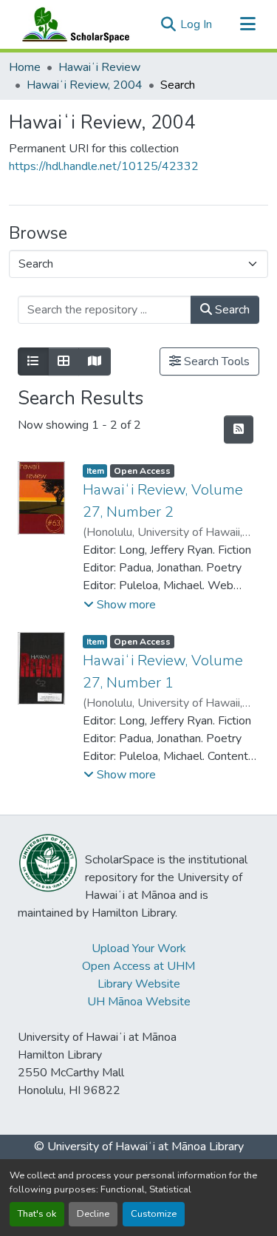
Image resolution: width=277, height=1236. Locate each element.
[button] (72, 24)
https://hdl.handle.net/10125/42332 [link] (104, 166)
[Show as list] (33, 361)
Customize (154, 1213)
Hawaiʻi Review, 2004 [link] (85, 85)
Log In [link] (196, 24)
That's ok (37, 1213)
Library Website (139, 984)
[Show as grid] (63, 361)
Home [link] (25, 67)
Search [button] (231, 310)
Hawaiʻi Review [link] (99, 67)
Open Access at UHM (138, 966)
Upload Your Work (139, 948)
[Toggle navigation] (247, 24)
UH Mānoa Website (139, 1002)
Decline (93, 1213)
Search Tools (215, 361)
